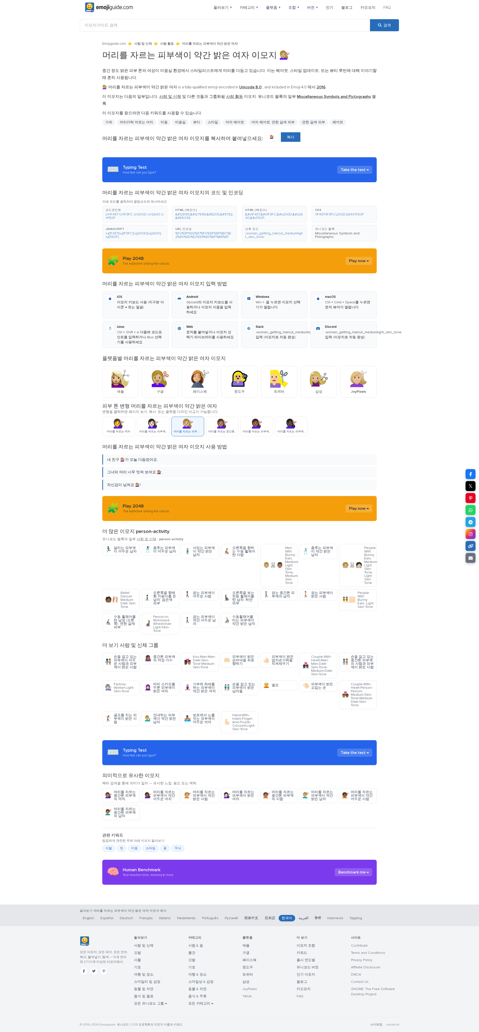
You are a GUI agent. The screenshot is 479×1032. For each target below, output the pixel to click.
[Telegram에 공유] (471, 522)
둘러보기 (223, 7)
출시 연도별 (306, 960)
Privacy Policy (361, 960)
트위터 (247, 974)
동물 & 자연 (197, 989)
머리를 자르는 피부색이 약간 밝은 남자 (317, 795)
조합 (293, 7)
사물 (137, 960)
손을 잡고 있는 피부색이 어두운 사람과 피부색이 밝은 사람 (121, 662)
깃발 (137, 953)
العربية (303, 918)
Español (107, 918)
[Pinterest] (104, 971)
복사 (290, 137)
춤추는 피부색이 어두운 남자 (160, 549)
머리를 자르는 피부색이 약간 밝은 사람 (199, 795)
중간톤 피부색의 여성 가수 (159, 658)
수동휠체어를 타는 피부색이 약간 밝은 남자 (239, 620)
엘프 (271, 685)
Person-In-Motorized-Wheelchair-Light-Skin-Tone (158, 624)
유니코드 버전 (308, 967)
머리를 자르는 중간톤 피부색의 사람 (278, 795)
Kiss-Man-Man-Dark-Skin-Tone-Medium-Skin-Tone (200, 662)
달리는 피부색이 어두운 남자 (121, 549)
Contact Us (359, 982)
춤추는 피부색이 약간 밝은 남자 (317, 551)
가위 (108, 122)
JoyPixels (249, 989)
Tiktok (247, 996)
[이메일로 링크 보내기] (471, 558)
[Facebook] (84, 971)
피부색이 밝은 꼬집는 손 (317, 686)
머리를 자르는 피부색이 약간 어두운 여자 (159, 795)
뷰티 (196, 122)
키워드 (302, 953)
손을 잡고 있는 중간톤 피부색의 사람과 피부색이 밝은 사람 (358, 662)
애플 (245, 945)
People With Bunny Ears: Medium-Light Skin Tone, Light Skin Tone (359, 565)
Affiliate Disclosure (365, 967)
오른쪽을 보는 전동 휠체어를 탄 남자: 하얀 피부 (239, 598)
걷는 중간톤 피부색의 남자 (279, 594)
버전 (312, 7)
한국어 (287, 918)
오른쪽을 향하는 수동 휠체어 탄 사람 (239, 551)
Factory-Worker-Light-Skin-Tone (119, 687)
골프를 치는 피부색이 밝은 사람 (121, 718)
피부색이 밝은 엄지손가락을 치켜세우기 (278, 660)
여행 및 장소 (143, 974)
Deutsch (126, 918)
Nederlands (186, 918)
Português (210, 918)
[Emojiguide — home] (109, 7)
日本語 (270, 918)
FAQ (387, 7)
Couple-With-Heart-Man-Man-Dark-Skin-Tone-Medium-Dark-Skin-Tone (317, 665)
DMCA (356, 974)
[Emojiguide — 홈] (84, 941)
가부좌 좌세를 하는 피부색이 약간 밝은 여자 (200, 687)
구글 (245, 953)
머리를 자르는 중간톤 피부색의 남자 (120, 812)
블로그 (347, 7)
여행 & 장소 (197, 974)
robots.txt (392, 1025)
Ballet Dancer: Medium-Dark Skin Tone (120, 600)
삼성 (245, 982)
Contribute (359, 945)
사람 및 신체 (143, 44)
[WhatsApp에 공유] (471, 510)
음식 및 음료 (143, 996)
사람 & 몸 (195, 945)
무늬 (178, 848)
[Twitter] (94, 971)
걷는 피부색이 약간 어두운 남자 (200, 620)
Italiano (165, 918)
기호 (137, 967)
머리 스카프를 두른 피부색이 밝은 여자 (159, 687)
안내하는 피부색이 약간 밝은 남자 (160, 718)
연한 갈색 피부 (313, 122)
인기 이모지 (306, 974)
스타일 (150, 848)
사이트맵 (376, 1025)
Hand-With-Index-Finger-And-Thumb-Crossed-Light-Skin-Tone (239, 722)
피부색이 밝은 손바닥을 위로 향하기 (239, 660)
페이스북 (249, 960)
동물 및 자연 (143, 989)
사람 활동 (167, 44)
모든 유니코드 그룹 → (150, 1003)
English (88, 918)
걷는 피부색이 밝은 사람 (317, 594)
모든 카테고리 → (200, 1003)
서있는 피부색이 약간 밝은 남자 (199, 551)
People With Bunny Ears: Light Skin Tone (357, 600)
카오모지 (367, 7)
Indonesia (335, 918)
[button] (134, 214)
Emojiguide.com (114, 44)
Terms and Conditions (368, 953)
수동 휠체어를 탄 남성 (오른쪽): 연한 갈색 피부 (120, 622)
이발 (109, 848)
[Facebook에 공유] (471, 474)
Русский (231, 918)
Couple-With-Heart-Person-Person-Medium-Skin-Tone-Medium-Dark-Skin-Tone (357, 694)
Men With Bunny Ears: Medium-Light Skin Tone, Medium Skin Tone (280, 565)
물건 (191, 953)
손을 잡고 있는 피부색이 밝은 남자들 (239, 687)
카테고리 (249, 7)
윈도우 (247, 967)
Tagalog (356, 918)
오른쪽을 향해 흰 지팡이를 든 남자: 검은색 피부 (160, 598)
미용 (134, 848)
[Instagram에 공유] (471, 534)
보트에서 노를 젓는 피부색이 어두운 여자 (199, 718)
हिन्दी (318, 918)
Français (146, 918)
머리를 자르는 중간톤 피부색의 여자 (120, 795)
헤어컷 (338, 122)
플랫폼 (273, 7)
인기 (329, 7)
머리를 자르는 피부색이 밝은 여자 (239, 795)
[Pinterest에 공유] (471, 498)
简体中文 (251, 918)
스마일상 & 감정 (201, 982)
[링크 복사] (471, 546)
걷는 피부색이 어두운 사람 (199, 594)
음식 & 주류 (197, 996)
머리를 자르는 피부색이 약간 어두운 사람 (357, 795)
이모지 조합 (306, 945)
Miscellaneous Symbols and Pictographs (337, 235)
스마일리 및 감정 (147, 982)
